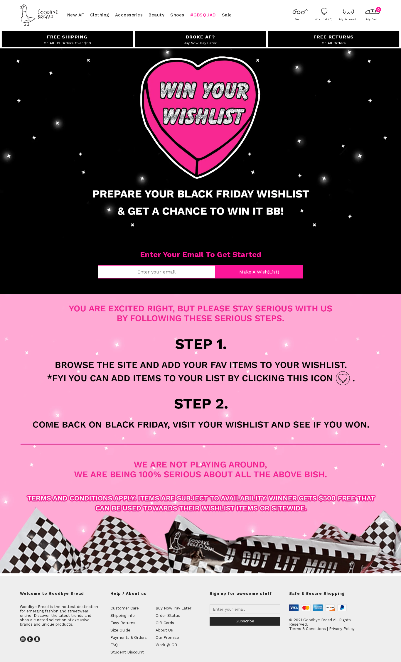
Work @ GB (166, 645)
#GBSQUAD (203, 14)
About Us (164, 630)
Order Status (168, 615)
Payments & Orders (128, 637)
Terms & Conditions (307, 628)
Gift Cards (165, 623)
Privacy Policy (342, 628)
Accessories (129, 14)
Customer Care (124, 608)
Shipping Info (122, 615)
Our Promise (167, 637)
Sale (227, 14)
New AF (75, 14)
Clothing (99, 14)
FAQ (114, 645)
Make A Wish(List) (259, 272)
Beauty (156, 14)
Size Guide (120, 630)
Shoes (177, 14)
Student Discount (127, 652)
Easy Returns (122, 623)
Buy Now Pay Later (173, 608)
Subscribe (245, 621)
